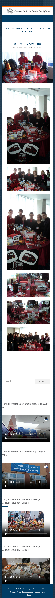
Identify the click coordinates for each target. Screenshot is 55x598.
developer (27, 595)
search (42, 381)
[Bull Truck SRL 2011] (27, 67)
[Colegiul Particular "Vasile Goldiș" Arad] (28, 11)
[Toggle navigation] (6, 17)
